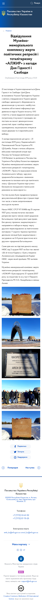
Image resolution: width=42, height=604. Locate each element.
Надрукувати (22, 457)
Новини (9, 31)
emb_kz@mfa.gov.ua (12, 533)
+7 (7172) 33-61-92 (21, 515)
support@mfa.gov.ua (29, 581)
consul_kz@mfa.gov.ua (29, 533)
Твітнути (21, 452)
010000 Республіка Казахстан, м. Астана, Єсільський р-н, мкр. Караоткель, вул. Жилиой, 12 (21, 499)
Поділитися (22, 446)
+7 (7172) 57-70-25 (21, 518)
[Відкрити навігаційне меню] (3, 3)
